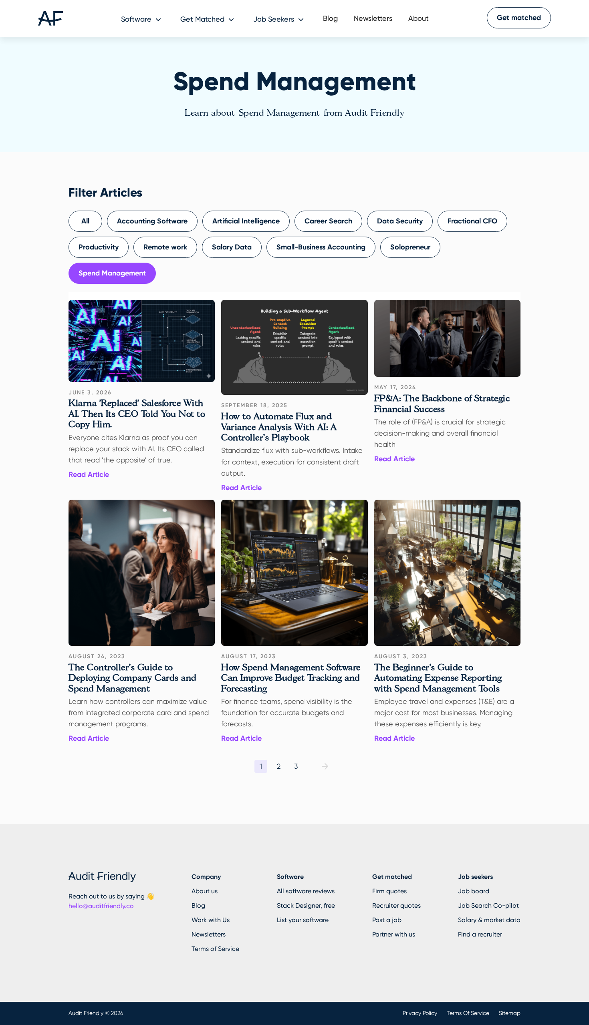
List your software (303, 920)
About (418, 18)
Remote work (165, 247)
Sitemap (509, 1013)
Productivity (99, 247)
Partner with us (393, 934)
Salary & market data (489, 920)
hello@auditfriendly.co (101, 906)
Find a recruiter (480, 934)
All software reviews (306, 891)
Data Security (400, 221)
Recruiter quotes (396, 905)
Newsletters (373, 18)
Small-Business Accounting (320, 247)
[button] (142, 18)
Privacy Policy (420, 1013)
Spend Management (112, 273)
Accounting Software (152, 221)
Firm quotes (389, 891)
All (85, 221)
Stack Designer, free (306, 905)
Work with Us (211, 920)
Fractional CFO (472, 221)
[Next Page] (325, 766)
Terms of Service (215, 949)
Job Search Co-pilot (488, 905)
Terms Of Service (468, 1013)
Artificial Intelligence (246, 221)
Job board (473, 891)
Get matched (519, 17)
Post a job (386, 920)
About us (205, 891)
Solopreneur (410, 247)
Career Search (328, 221)
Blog (330, 18)
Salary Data (232, 247)
